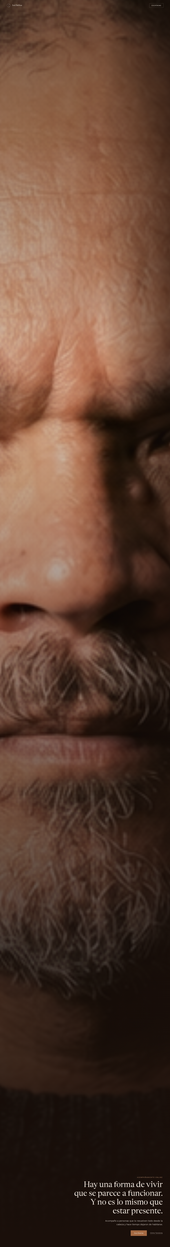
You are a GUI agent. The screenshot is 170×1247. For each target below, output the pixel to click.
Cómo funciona (156, 1233)
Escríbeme (156, 5)
